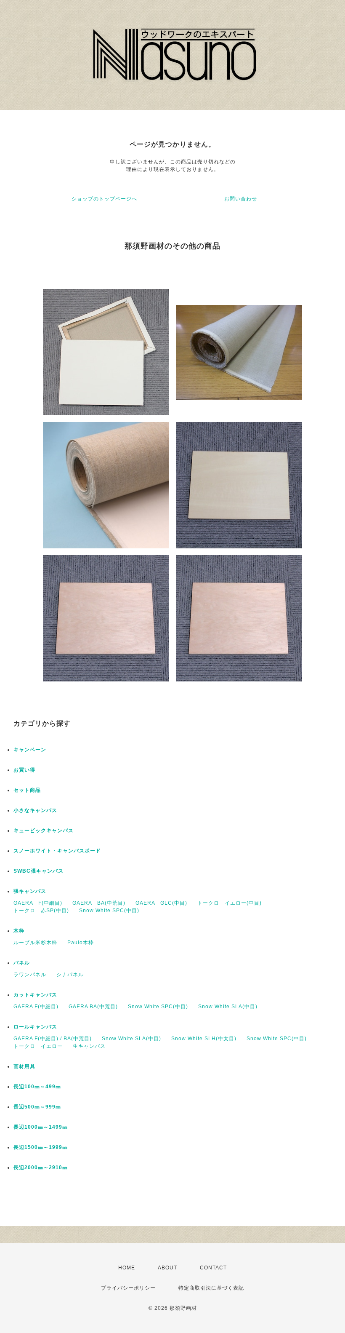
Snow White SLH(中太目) (203, 1039)
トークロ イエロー (38, 1046)
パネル (21, 963)
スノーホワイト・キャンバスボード (57, 851)
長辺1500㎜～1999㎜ (40, 1147)
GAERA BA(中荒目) (98, 903)
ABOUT (167, 1268)
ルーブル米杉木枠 (35, 943)
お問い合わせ (240, 199)
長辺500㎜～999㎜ (37, 1107)
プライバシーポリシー (128, 1288)
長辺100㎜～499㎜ (37, 1087)
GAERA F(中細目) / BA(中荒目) (52, 1039)
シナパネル (70, 975)
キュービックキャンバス (43, 830)
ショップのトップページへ (104, 199)
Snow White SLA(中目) (227, 1007)
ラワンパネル (29, 975)
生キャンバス (89, 1046)
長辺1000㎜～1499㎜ (40, 1127)
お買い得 (24, 770)
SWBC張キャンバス (38, 871)
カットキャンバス (35, 995)
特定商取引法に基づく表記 (211, 1288)
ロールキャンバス (35, 1027)
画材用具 (24, 1066)
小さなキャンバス (35, 810)
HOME (126, 1268)
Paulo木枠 (80, 943)
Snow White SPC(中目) (109, 911)
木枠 (18, 931)
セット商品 (27, 790)
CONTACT (213, 1268)
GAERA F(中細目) (37, 903)
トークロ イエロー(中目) (229, 903)
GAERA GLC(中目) (161, 903)
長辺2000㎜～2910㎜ (40, 1167)
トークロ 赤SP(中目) (41, 911)
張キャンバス (29, 891)
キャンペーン (29, 750)
